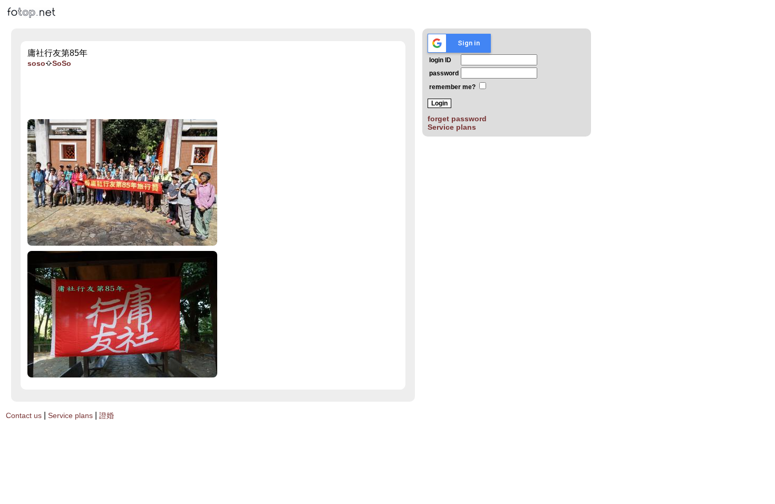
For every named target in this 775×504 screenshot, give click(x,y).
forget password (457, 118)
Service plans (452, 127)
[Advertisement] (221, 93)
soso (36, 63)
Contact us (24, 415)
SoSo (61, 63)
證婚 (106, 415)
